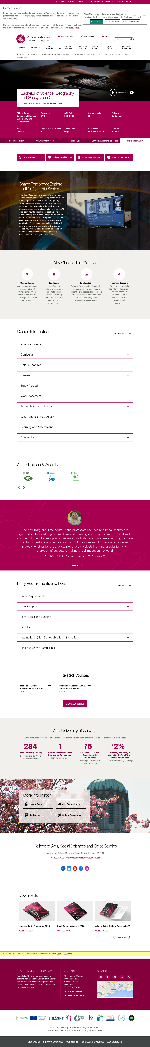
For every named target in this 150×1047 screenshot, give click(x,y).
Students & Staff (124, 2)
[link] (30, 1018)
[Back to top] (145, 1042)
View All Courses (75, 704)
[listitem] (75, 80)
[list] (75, 80)
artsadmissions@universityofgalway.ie (84, 857)
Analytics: (128, 17)
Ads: (140, 17)
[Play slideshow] (132, 92)
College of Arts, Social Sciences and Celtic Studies (74, 54)
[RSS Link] (129, 977)
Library (84, 2)
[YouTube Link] (114, 977)
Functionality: (89, 17)
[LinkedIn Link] (121, 977)
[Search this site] (130, 39)
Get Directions (75, 992)
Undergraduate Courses (41, 54)
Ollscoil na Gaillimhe (67, 2)
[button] (19, 487)
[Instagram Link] (100, 977)
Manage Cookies (64, 953)
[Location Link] (115, 996)
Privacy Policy (73, 28)
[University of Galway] (34, 38)
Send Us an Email (76, 995)
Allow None (114, 21)
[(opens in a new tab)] (31, 1020)
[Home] (18, 54)
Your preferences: (109, 17)
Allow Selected (132, 21)
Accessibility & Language (102, 2)
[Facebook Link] (107, 977)
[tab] (74, 565)
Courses (25, 54)
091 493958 (58, 857)
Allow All (97, 21)
